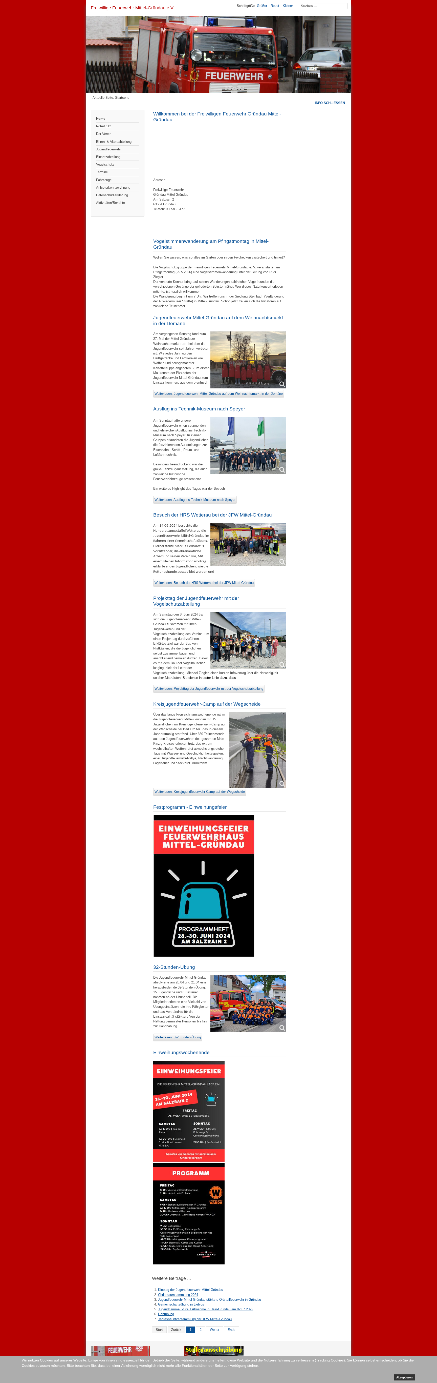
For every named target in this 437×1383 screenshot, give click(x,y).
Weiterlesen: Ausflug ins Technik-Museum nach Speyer (195, 500)
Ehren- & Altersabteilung (114, 142)
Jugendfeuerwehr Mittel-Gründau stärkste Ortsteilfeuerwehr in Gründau (209, 1299)
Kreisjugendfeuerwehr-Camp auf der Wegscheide (207, 704)
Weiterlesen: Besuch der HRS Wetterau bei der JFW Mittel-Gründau (204, 583)
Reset (275, 6)
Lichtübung (166, 1314)
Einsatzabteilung (108, 157)
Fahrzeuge (104, 180)
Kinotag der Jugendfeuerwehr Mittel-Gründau (190, 1290)
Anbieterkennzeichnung (113, 187)
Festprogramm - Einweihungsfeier (190, 807)
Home (100, 119)
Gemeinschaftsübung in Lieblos (181, 1304)
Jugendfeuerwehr (108, 149)
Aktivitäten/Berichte (110, 203)
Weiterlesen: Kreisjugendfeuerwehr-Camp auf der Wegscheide (200, 792)
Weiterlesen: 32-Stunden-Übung (178, 1037)
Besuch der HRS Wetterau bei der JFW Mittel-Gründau (212, 515)
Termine (102, 172)
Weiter (214, 1330)
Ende (231, 1330)
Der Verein (103, 134)
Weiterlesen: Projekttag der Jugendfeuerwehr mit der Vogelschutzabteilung (209, 688)
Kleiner (288, 6)
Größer (262, 6)
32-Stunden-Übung (174, 967)
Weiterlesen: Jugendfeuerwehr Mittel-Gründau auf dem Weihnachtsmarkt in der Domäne (219, 394)
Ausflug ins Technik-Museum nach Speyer (199, 408)
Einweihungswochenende (181, 1052)
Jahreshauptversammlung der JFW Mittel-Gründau (195, 1319)
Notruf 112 (103, 126)
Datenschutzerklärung (112, 195)
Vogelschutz (105, 164)
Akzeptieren (404, 1377)
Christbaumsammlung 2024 (178, 1295)
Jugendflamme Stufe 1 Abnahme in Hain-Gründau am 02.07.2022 (205, 1309)
